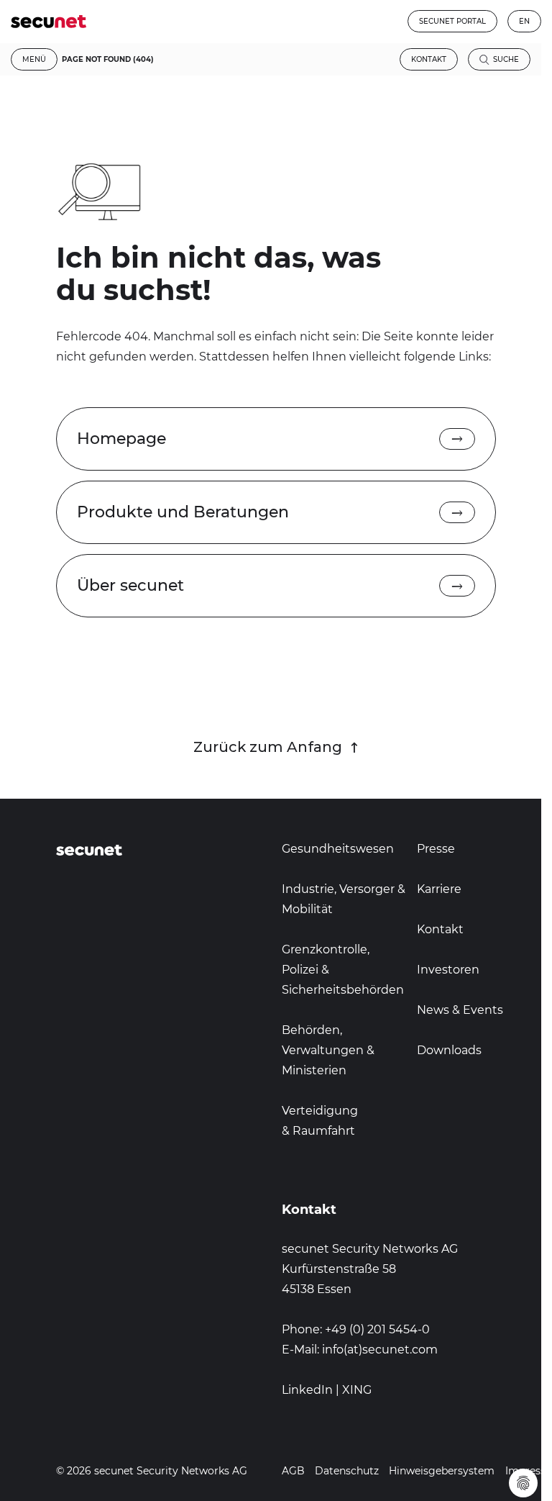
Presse (436, 849)
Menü (34, 59)
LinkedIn (307, 1390)
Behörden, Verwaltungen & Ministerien (328, 1050)
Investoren (448, 969)
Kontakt (428, 59)
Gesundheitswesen (338, 849)
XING (357, 1390)
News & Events (460, 1010)
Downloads (449, 1050)
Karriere (439, 889)
